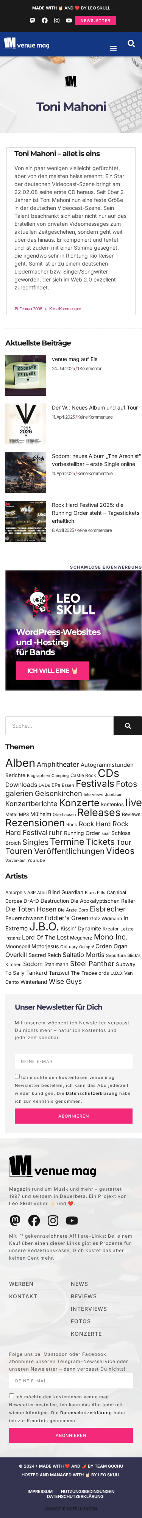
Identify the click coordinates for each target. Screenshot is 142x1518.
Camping (60, 775)
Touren (19, 851)
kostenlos (112, 804)
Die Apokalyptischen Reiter (102, 901)
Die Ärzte (67, 910)
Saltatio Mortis (83, 954)
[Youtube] (69, 20)
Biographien (38, 775)
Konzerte (79, 802)
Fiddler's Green (67, 918)
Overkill (16, 954)
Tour (123, 842)
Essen (68, 785)
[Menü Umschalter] (113, 48)
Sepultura (116, 955)
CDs (108, 773)
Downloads (21, 784)
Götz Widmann (106, 918)
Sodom (33, 964)
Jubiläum (113, 794)
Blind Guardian (65, 892)
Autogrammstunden (107, 764)
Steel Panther (92, 963)
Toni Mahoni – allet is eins (57, 153)
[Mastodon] (33, 20)
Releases (98, 812)
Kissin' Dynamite (81, 928)
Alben (20, 762)
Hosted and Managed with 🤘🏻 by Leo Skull (71, 1474)
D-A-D (31, 901)
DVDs (44, 785)
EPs (55, 785)
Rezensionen (35, 823)
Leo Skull (20, 1203)
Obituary (69, 946)
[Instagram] (57, 20)
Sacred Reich (44, 955)
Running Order (82, 833)
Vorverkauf (15, 860)
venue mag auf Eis (74, 359)
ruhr (55, 832)
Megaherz (81, 938)
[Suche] (128, 725)
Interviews (93, 794)
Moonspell (17, 946)
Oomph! (86, 946)
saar (105, 833)
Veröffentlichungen (69, 851)
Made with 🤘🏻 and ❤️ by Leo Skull (71, 8)
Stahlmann (56, 964)
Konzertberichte (31, 803)
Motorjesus (45, 946)
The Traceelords (90, 973)
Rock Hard (95, 824)
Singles (35, 842)
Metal (11, 814)
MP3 (24, 814)
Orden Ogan (111, 946)
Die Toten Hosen (30, 909)
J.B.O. (44, 926)
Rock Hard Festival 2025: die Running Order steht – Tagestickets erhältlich (95, 513)
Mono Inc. (111, 936)
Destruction (55, 901)
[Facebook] (45, 20)
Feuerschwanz (24, 918)
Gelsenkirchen (58, 793)
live (133, 802)
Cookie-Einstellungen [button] (71, 1509)
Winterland (33, 982)
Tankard (36, 972)
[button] (131, 43)
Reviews (131, 814)
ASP (31, 892)
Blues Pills (95, 892)
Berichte (15, 775)
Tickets (100, 841)
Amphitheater (58, 764)
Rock (71, 824)
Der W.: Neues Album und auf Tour (95, 407)
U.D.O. (117, 973)
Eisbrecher (108, 909)
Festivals (95, 783)
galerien (19, 793)
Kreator (111, 929)
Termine (67, 841)
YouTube (36, 860)
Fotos (126, 784)
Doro (83, 910)
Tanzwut (59, 973)
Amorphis (15, 892)
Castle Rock (83, 775)
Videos (120, 851)
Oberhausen (64, 814)
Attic (42, 892)
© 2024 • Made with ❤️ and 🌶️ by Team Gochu (71, 1466)
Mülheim (40, 814)
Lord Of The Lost (45, 937)
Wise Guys (65, 981)
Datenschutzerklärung (92, 1093)
